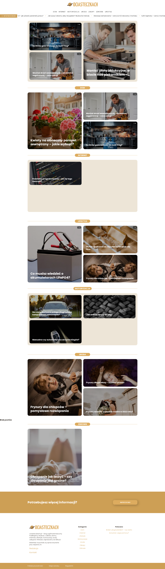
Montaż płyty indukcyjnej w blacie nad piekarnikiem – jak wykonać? (108, 73)
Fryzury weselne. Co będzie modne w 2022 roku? (109, 411)
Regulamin (69, 566)
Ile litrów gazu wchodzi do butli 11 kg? (51, 46)
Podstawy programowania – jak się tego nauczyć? (52, 180)
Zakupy (91, 12)
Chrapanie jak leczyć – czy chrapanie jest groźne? (51, 479)
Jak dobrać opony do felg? (99, 314)
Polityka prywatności (35, 566)
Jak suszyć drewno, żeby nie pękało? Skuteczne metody (27, 16)
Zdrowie (99, 12)
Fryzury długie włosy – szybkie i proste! (105, 382)
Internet (62, 12)
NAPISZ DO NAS (125, 502)
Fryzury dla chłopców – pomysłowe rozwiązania (109, 278)
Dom (55, 12)
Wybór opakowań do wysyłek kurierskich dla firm (108, 247)
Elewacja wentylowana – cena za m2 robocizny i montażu (74, 16)
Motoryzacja (73, 12)
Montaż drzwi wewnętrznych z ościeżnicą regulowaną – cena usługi (53, 74)
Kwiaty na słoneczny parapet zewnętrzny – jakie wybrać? (53, 142)
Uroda (84, 12)
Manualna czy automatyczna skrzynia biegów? (55, 339)
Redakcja (33, 548)
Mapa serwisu (54, 566)
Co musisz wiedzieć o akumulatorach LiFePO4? (50, 275)
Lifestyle (108, 12)
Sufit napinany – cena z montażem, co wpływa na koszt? (121, 16)
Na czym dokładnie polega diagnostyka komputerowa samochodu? (52, 313)
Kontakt (33, 552)
